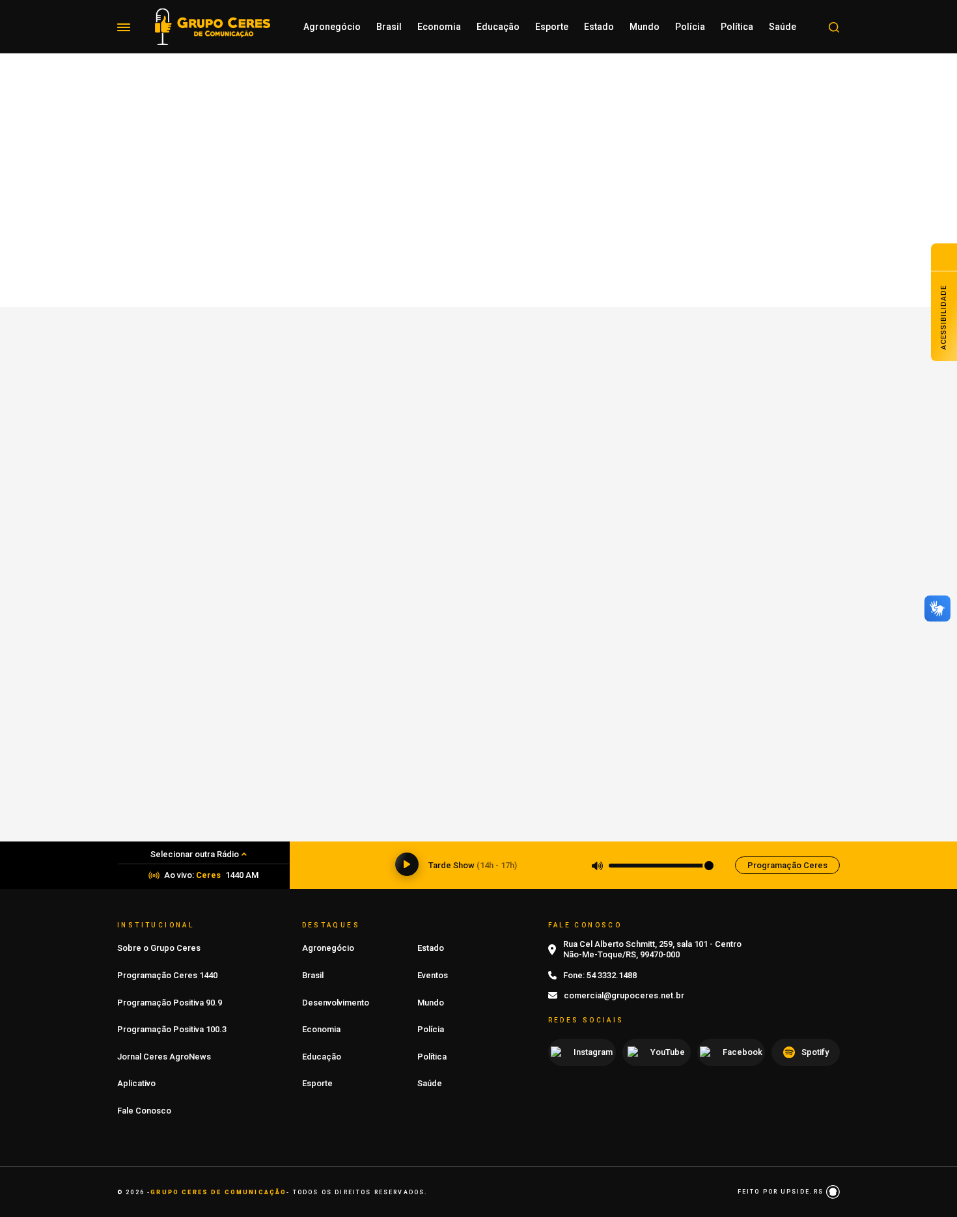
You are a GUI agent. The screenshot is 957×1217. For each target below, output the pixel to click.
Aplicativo (136, 1083)
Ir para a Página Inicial (478, 315)
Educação (498, 26)
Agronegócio (332, 26)
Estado (599, 26)
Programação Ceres (787, 865)
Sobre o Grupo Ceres (159, 948)
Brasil (389, 26)
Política (737, 26)
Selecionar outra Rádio (194, 854)
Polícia (690, 26)
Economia (439, 26)
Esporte (551, 26)
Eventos (432, 975)
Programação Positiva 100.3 (172, 1029)
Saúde (782, 26)
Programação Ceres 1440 (167, 975)
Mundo (644, 26)
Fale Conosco (144, 1110)
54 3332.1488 (612, 975)
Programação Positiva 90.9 (169, 1002)
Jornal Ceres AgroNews (164, 1056)
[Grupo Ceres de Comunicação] (212, 26)
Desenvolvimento (335, 1002)
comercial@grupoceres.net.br (624, 995)
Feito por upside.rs (782, 1191)
